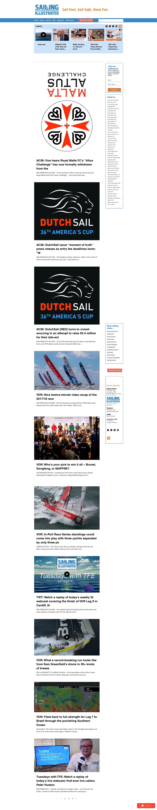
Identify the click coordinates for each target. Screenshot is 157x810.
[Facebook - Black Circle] (107, 26)
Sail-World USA (111, 360)
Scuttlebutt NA (111, 347)
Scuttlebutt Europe (112, 349)
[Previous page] (57, 798)
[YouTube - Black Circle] (116, 26)
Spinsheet (110, 352)
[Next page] (76, 798)
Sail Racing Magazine (113, 357)
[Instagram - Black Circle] (110, 26)
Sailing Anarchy (111, 342)
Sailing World (111, 355)
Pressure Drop (111, 336)
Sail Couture (110, 339)
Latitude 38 (110, 334)
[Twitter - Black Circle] (113, 26)
